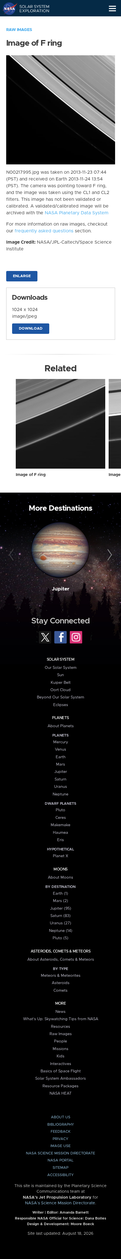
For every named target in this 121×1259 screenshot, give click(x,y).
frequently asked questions (44, 231)
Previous (12, 555)
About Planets (61, 726)
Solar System (60, 660)
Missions (60, 1049)
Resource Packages (60, 1086)
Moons (60, 869)
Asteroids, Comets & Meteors (60, 951)
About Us (60, 1117)
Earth (61, 757)
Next (108, 555)
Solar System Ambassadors (60, 1079)
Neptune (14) (60, 931)
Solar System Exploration (31, 8)
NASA (7, 8)
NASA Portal (60, 1160)
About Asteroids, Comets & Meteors (60, 960)
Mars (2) (60, 901)
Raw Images (19, 30)
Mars (60, 764)
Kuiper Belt (61, 683)
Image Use (60, 1146)
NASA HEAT (61, 1093)
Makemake (60, 825)
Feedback (60, 1132)
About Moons (60, 877)
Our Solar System (61, 668)
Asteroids (61, 983)
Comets (60, 991)
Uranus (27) (60, 923)
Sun (60, 675)
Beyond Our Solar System (60, 697)
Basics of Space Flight (61, 1071)
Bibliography (60, 1124)
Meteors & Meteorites (60, 976)
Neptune (60, 794)
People (60, 1041)
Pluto (60, 810)
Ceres (60, 818)
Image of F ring (31, 475)
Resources (60, 1027)
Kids (60, 1056)
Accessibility (60, 1175)
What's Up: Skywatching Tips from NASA (60, 1019)
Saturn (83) (60, 916)
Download (30, 328)
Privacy (60, 1139)
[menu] (112, 8)
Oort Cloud (60, 690)
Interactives (60, 1064)
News (60, 1012)
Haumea (60, 833)
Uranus (60, 787)
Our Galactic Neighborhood (31, 21)
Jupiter (60, 589)
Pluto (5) (60, 938)
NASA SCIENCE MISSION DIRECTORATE (60, 1153)
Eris (60, 840)
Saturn (60, 779)
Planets (60, 718)
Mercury (60, 742)
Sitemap (60, 1168)
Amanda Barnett (74, 1212)
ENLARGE (22, 276)
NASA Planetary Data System (76, 213)
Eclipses (60, 705)
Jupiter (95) (60, 908)
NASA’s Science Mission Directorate (60, 1203)
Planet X (60, 856)
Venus (60, 749)
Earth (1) (60, 894)
